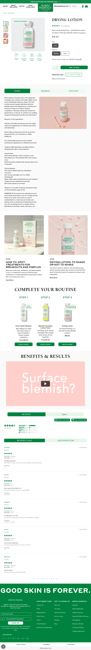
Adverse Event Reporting (44, 627)
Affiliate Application (78, 631)
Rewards (75, 605)
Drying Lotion (11, 13)
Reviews (56, 620)
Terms (15, 629)
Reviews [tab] (26, 414)
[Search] (70, 6)
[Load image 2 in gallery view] (5, 29)
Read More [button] (82, 33)
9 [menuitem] (53, 578)
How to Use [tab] (73, 91)
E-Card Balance (41, 623)
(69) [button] (27, 432)
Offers (39, 620)
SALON (65, 6)
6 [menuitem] (47, 578)
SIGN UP (15, 623)
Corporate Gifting (77, 627)
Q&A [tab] (64, 414)
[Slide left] (13, 34)
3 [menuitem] (41, 578)
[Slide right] (42, 34)
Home (4, 13)
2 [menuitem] (39, 578)
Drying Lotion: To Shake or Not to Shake (67, 263)
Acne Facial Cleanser (24, 326)
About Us (57, 605)
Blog (55, 623)
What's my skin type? (58, 78)
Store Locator (58, 616)
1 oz (55, 45)
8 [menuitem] (51, 578)
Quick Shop (24, 344)
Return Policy (41, 616)
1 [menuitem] (37, 579)
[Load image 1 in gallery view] (5, 23)
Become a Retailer (77, 623)
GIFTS (21, 6)
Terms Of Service (20, 644)
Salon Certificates (59, 612)
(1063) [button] (27, 425)
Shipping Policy (41, 612)
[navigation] (44, 616)
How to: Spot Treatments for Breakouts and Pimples (23, 264)
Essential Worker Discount (80, 616)
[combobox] (75, 6)
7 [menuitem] (49, 578)
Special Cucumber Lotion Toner (45, 327)
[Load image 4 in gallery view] (5, 41)
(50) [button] (27, 428)
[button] (86, 6)
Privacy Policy (25, 628)
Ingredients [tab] (45, 91)
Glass (65, 53)
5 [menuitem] (45, 578)
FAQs (38, 609)
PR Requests (76, 620)
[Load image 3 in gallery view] (5, 35)
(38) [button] (27, 430)
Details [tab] (17, 91)
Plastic (56, 53)
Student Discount (77, 612)
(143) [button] (27, 427)
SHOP (5, 6)
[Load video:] (45, 383)
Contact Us (40, 605)
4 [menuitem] (43, 578)
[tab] (24, 440)
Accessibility (46, 644)
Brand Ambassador (78, 609)
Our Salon (57, 609)
